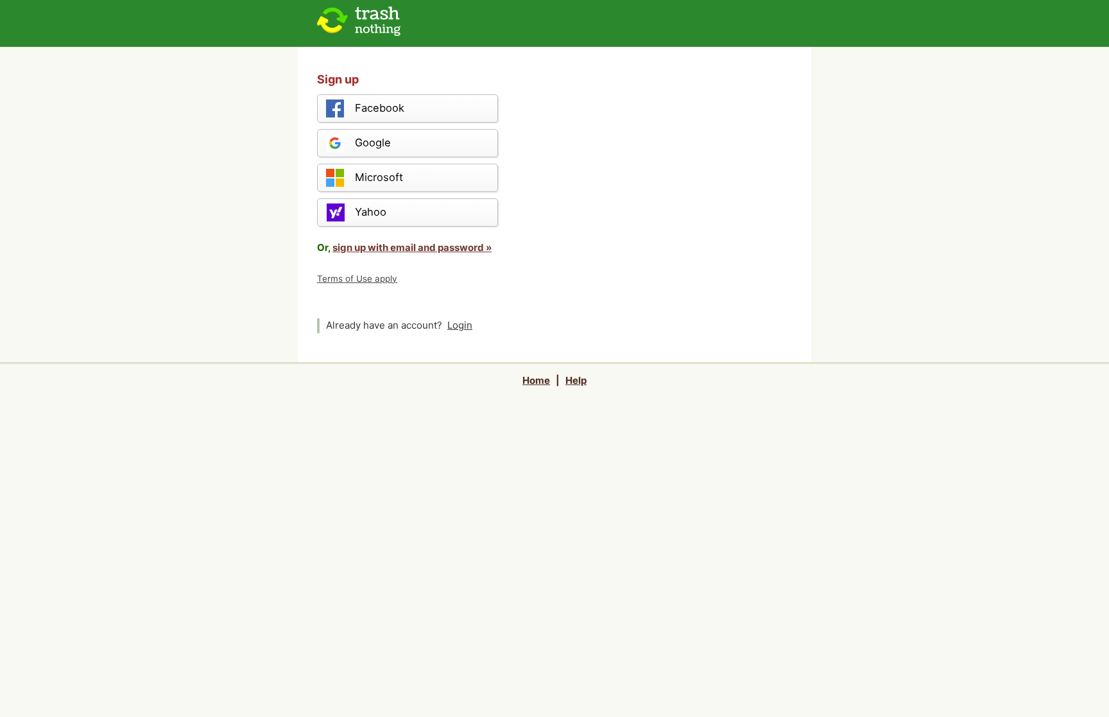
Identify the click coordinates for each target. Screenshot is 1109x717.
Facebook (379, 107)
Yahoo (370, 211)
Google (373, 142)
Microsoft (379, 177)
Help (576, 380)
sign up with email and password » (412, 247)
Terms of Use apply (357, 278)
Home (536, 380)
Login (459, 325)
